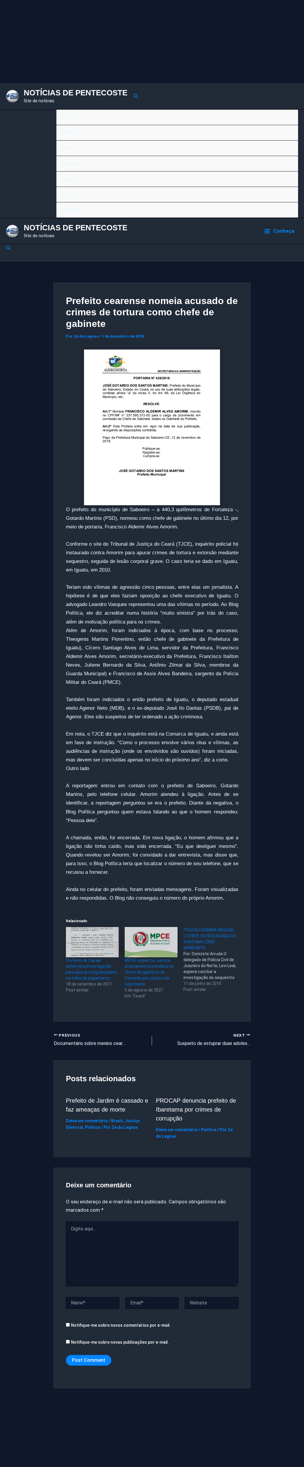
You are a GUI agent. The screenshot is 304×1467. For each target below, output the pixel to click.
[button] (136, 96)
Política (70, 133)
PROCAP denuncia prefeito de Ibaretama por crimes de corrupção (196, 1109)
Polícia (69, 117)
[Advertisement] (152, 41)
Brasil (68, 148)
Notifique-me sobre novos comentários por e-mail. (121, 1325)
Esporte (71, 194)
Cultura (70, 163)
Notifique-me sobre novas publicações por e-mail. (120, 1342)
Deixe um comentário (87, 1120)
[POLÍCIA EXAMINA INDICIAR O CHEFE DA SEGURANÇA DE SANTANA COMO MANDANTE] (212, 959)
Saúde (69, 179)
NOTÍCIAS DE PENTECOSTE (75, 92)
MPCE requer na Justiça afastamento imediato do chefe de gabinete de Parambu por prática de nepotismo (149, 972)
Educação (73, 210)
